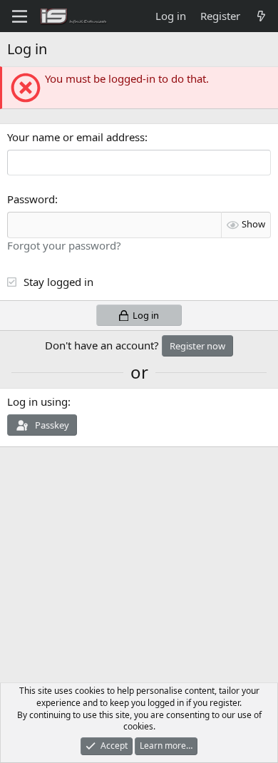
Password (31, 199)
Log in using (37, 401)
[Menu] (19, 16)
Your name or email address (76, 137)
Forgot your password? (64, 245)
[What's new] (261, 16)
